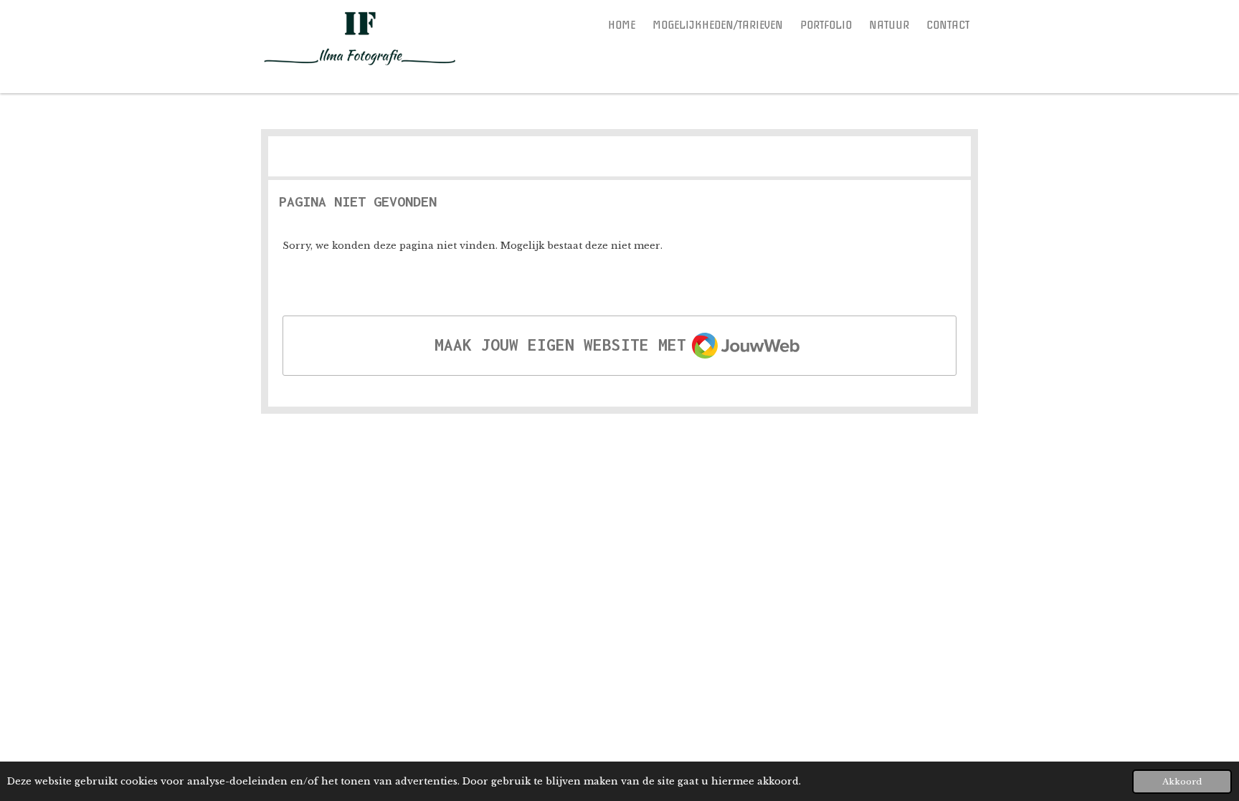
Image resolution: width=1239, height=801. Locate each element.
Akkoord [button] (1182, 782)
